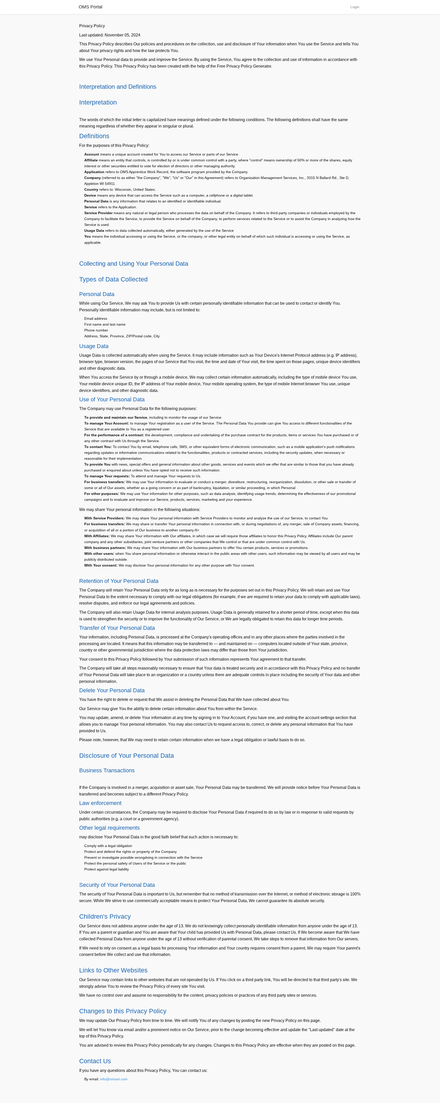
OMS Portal (90, 6)
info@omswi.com (114, 1079)
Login (354, 7)
